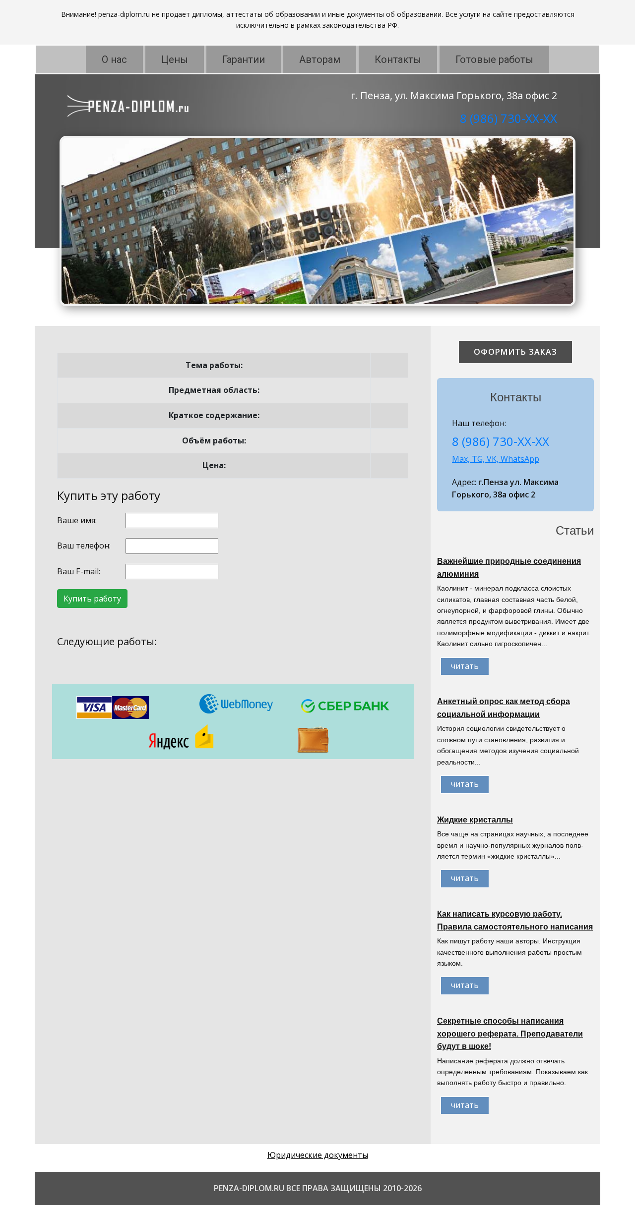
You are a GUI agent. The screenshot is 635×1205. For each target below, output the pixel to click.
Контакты (398, 59)
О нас (114, 59)
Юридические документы (317, 1155)
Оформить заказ (515, 351)
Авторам (319, 59)
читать (465, 665)
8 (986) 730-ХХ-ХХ (508, 118)
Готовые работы (494, 59)
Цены (174, 59)
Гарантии (243, 59)
